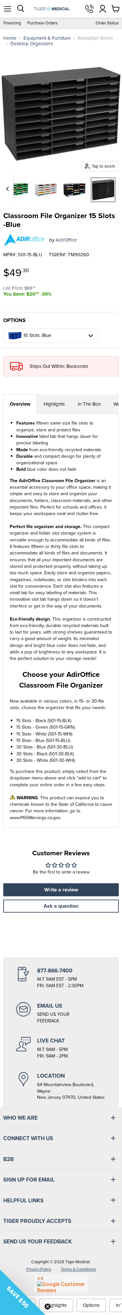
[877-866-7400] (61, 978)
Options (91, 1305)
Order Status (107, 23)
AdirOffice (66, 240)
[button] (23, 1292)
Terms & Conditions (78, 1269)
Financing (12, 23)
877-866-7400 (89, 9)
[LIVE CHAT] (61, 1048)
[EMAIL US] (61, 1013)
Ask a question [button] (61, 906)
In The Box (89, 404)
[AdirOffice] (23, 240)
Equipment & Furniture (47, 38)
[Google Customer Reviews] (61, 1283)
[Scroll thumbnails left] (8, 189)
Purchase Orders (42, 23)
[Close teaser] (47, 1306)
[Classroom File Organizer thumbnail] (17, 189)
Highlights (54, 404)
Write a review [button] (61, 889)
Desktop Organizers (31, 44)
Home (9, 38)
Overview (20, 404)
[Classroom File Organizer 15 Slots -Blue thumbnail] (103, 189)
